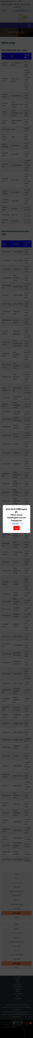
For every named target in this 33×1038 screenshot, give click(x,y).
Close (16, 528)
